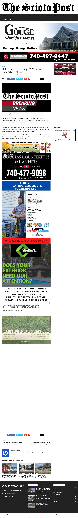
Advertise (32, 16)
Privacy (57, 514)
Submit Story (7, 19)
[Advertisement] (26, 354)
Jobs (26, 16)
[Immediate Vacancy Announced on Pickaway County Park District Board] (43, 468)
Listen (45, 16)
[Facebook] (70, 1)
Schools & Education (58, 492)
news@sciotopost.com (12, 493)
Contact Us (71, 514)
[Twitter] (74, 1)
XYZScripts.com (46, 517)
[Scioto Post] (39, 8)
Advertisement (64, 514)
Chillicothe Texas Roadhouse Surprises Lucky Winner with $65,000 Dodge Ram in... (43, 490)
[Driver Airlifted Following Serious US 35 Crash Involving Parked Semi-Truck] (26, 468)
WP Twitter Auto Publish (33, 517)
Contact (33, 1)
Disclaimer (52, 514)
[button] (75, 17)
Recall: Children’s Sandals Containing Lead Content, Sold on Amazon (12, 443)
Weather (55, 501)
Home (3, 64)
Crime (54, 496)
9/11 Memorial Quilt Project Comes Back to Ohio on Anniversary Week (40, 443)
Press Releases (56, 494)
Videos (39, 16)
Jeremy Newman (6, 74)
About (62, 16)
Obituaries (19, 16)
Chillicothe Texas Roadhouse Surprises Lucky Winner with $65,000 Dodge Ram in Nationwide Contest (9, 477)
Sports (12, 16)
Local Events (54, 16)
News (4, 16)
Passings (55, 490)
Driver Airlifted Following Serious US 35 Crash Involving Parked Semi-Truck (26, 476)
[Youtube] (77, 1)
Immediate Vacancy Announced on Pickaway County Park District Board (41, 476)
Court (54, 499)
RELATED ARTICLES (7, 460)
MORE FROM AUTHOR (18, 460)
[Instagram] (72, 1)
